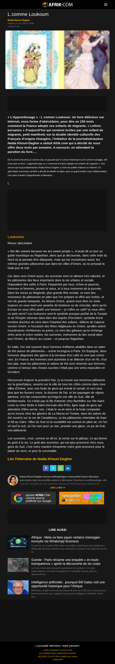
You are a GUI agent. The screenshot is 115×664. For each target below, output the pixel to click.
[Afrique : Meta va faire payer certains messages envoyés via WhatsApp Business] (18, 542)
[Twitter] (53, 468)
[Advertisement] (57, 103)
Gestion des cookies (69, 656)
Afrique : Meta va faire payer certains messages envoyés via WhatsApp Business (65, 539)
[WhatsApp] (61, 468)
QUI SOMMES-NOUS (47, 653)
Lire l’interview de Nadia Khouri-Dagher (40, 459)
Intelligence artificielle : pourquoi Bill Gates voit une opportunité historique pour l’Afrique (68, 584)
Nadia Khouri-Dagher (19, 20)
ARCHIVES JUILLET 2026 (48, 656)
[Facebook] (46, 468)
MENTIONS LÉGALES (67, 653)
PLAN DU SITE (66, 650)
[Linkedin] (68, 468)
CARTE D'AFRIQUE (51, 650)
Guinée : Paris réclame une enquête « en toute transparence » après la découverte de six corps (65, 562)
